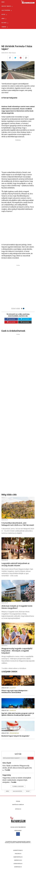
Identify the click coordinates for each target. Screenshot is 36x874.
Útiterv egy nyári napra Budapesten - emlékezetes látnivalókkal (14, 691)
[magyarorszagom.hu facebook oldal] (18, 834)
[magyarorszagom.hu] (28, 2)
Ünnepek (4, 26)
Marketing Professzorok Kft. (23, 842)
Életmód (4, 22)
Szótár (18, 754)
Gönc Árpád (6, 763)
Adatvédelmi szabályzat (18, 804)
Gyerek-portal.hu (18, 863)
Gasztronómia (6, 10)
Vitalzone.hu (18, 853)
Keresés (30, 758)
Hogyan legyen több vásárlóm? (18, 827)
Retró (3, 14)
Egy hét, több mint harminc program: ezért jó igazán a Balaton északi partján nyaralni (17, 714)
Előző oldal (15, 308)
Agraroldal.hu (18, 866)
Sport (28, 791)
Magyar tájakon (6, 6)
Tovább (7, 770)
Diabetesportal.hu (18, 856)
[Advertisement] (18, 155)
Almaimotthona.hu (18, 850)
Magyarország (17, 791)
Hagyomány (6, 775)
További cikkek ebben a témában (13, 668)
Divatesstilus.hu (18, 860)
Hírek (3, 18)
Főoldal (18, 801)
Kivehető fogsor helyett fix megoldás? (15, 736)
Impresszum (18, 809)
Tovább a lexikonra (18, 786)
